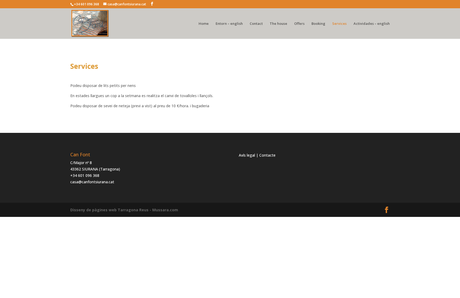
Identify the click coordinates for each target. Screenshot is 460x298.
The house (278, 24)
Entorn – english (229, 24)
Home (204, 24)
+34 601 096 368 (84, 175)
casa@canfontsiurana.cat (92, 181)
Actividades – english (372, 24)
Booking (318, 24)
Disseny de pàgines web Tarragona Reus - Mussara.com (124, 209)
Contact (256, 24)
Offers (299, 24)
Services (339, 24)
